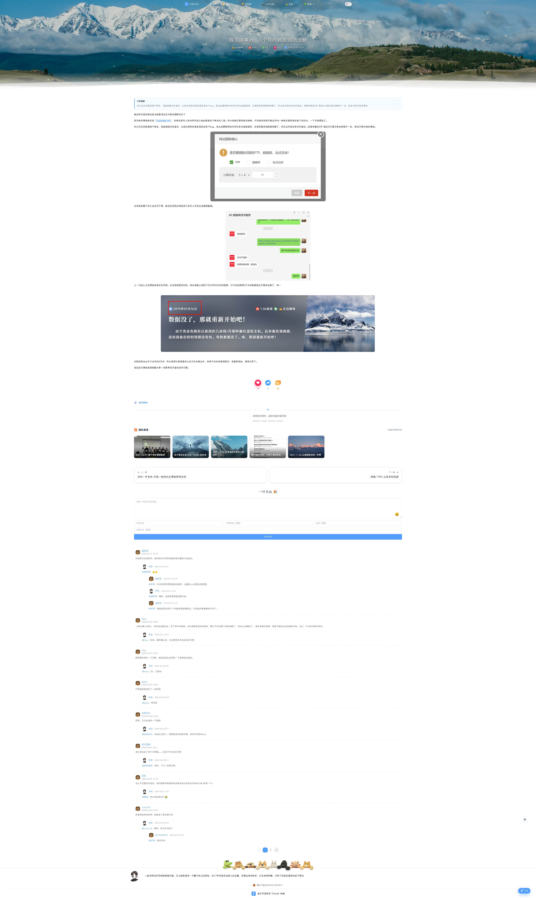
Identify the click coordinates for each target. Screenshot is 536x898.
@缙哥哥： (147, 572)
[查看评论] (278, 383)
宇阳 (150, 566)
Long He (146, 807)
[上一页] (259, 850)
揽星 (144, 776)
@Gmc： (146, 640)
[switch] (348, 4)
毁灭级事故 (143, 403)
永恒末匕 (146, 713)
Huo (144, 650)
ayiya (144, 681)
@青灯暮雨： (148, 765)
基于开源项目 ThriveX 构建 (271, 893)
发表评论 (268, 537)
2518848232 (161, 835)
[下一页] (276, 850)
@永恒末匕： (148, 734)
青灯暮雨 (146, 744)
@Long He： (148, 828)
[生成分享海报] (268, 383)
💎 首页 (213, 4)
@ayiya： (146, 703)
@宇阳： (153, 584)
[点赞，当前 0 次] (275, 47)
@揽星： (146, 797)
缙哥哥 (145, 551)
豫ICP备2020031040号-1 (270, 885)
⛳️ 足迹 (289, 4)
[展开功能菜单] (525, 819)
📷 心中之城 (268, 4)
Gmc (144, 619)
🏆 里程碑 (246, 4)
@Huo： (146, 671)
